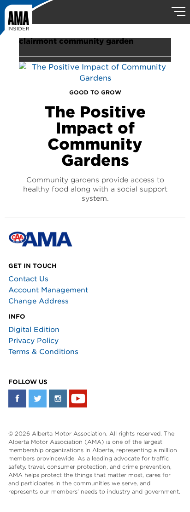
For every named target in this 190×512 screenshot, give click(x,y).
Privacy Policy (33, 341)
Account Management (48, 290)
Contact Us (28, 279)
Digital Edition (33, 330)
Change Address (38, 301)
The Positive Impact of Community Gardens (95, 136)
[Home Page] (26, 20)
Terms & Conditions (43, 352)
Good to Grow (95, 92)
